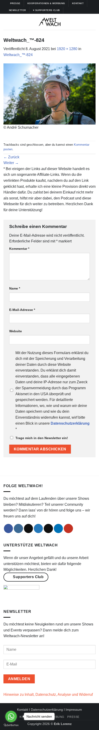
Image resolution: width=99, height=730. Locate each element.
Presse (73, 717)
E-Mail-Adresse (22, 310)
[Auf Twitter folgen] (80, 10)
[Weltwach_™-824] (49, 94)
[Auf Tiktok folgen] (76, 10)
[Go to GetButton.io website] (11, 725)
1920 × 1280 (67, 49)
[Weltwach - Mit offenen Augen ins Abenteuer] (49, 22)
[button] (6, 21)
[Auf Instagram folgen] (71, 10)
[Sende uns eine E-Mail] (48, 528)
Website (15, 331)
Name (14, 288)
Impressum (74, 709)
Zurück (11, 157)
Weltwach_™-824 (18, 55)
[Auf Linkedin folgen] (85, 10)
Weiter (11, 163)
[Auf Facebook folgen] (67, 10)
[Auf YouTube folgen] (89, 10)
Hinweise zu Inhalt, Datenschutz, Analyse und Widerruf (48, 694)
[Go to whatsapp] (11, 716)
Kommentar (19, 248)
